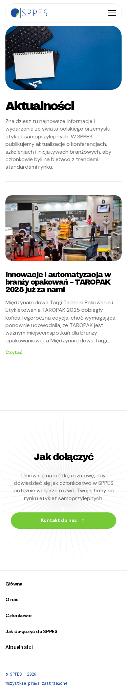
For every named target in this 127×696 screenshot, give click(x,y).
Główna (13, 584)
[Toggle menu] (112, 12)
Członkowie (18, 615)
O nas (11, 599)
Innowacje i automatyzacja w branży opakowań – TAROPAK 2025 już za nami (58, 282)
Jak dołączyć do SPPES (31, 631)
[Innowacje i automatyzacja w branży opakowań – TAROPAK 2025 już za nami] (63, 228)
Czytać (14, 352)
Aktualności (19, 647)
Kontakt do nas (59, 520)
